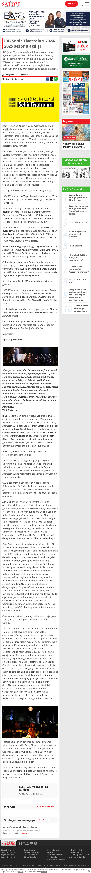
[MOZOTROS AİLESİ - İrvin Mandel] (76, 172)
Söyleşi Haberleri (30, 857)
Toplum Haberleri (8, 852)
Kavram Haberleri (8, 857)
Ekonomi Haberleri (31, 855)
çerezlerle (20, 872)
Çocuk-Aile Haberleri (54, 855)
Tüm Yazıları (26, 794)
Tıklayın (23, 833)
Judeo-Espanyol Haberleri (56, 859)
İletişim (38, 794)
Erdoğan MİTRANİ (33, 788)
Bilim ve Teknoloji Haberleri (53, 851)
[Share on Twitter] (51, 79)
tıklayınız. (44, 872)
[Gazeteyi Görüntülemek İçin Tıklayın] (76, 92)
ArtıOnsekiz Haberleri (77, 857)
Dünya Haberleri (7, 850)
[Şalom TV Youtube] (76, 45)
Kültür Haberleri (75, 850)
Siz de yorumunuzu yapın (46, 806)
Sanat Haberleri (30, 850)
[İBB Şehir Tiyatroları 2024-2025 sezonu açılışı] (30, 102)
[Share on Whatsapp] (56, 79)
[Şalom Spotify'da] (76, 61)
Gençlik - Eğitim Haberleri (79, 855)
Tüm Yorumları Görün (48, 820)
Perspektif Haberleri (31, 852)
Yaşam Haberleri (7, 855)
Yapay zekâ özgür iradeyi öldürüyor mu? (73, 145)
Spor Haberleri (52, 857)
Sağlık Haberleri (75, 852)
